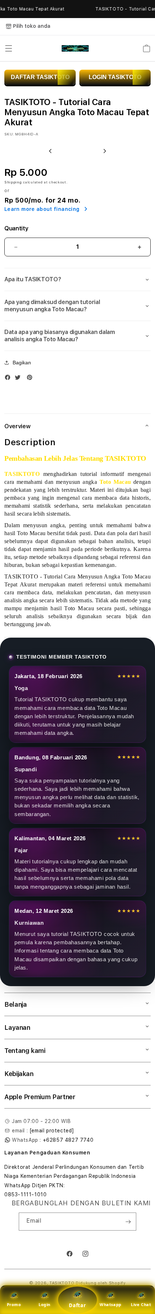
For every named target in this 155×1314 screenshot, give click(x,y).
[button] (8, 48)
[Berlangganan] (128, 1222)
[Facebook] (9, 379)
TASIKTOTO (61, 1283)
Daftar (77, 1305)
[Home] (75, 48)
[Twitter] (19, 379)
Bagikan (22, 362)
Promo (14, 1304)
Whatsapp (110, 1304)
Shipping (13, 182)
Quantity (16, 228)
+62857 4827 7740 (68, 1140)
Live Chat (141, 1304)
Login (44, 1304)
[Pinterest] (31, 379)
